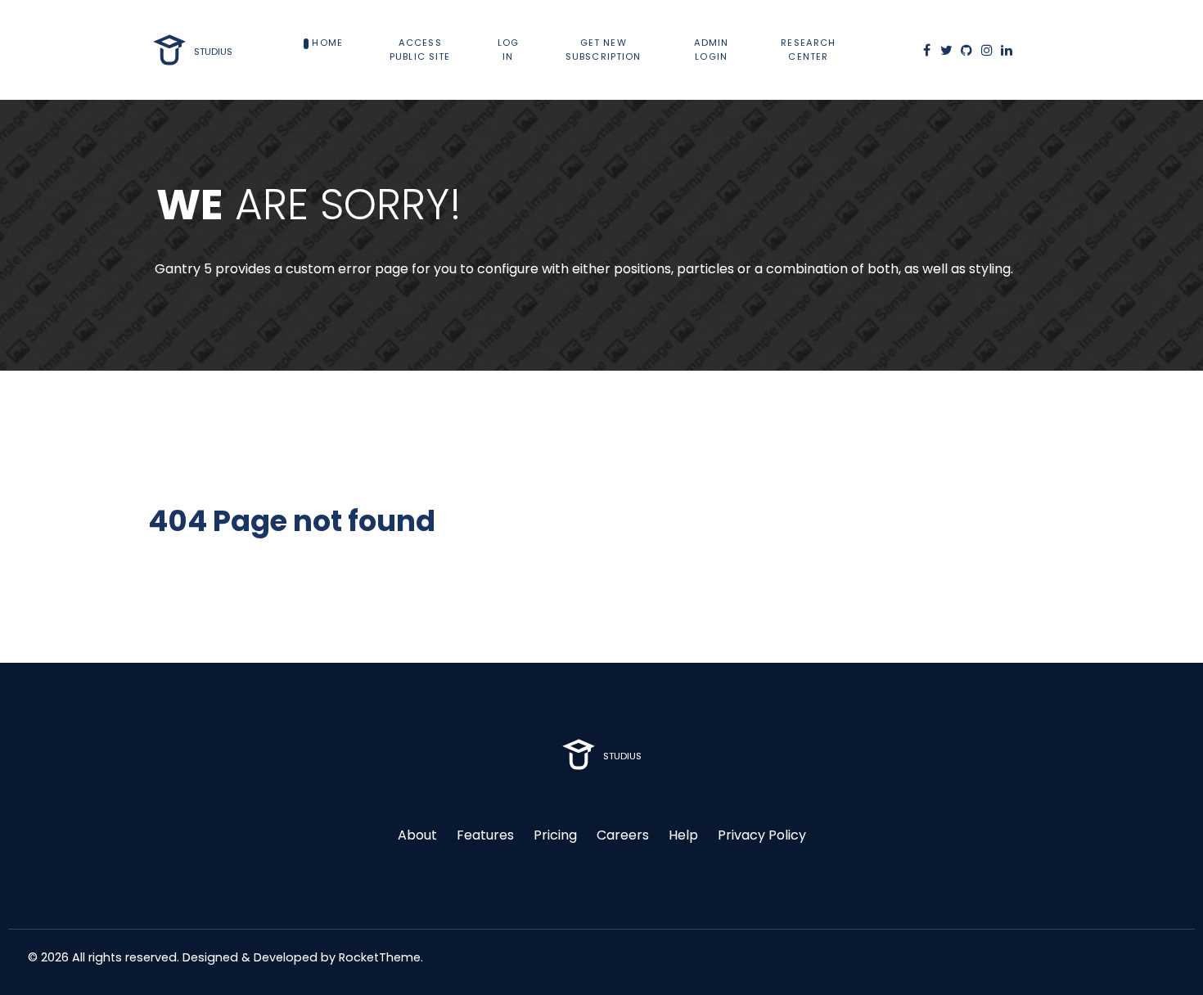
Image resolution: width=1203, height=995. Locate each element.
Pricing (555, 835)
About (417, 835)
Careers (623, 835)
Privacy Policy (762, 835)
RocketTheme (380, 957)
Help (683, 835)
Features (485, 835)
